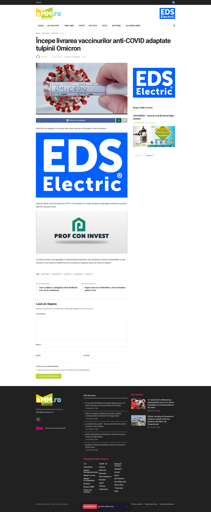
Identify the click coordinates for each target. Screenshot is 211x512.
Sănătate (55, 33)
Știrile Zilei (118, 485)
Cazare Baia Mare (151, 504)
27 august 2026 (92, 419)
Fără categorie (105, 477)
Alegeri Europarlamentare (91, 471)
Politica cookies (136, 504)
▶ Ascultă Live (89, 506)
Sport (82, 26)
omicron (89, 274)
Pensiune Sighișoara (166, 504)
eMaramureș (139, 123)
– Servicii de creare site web (54, 428)
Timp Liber (69, 26)
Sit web (86, 355)
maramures (78, 274)
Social (117, 472)
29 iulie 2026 (151, 123)
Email (39, 355)
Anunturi (87, 484)
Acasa (40, 26)
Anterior (138, 155)
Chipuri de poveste (88, 491)
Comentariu (41, 314)
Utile (104, 26)
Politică (93, 26)
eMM (45, 57)
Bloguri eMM (89, 487)
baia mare (45, 274)
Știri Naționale (120, 482)
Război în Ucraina (118, 465)
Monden (102, 480)
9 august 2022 (57, 57)
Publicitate (103, 489)
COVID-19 (63, 33)
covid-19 (67, 274)
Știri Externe (119, 478)
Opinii (101, 483)
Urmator (149, 155)
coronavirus (57, 274)
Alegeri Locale (89, 475)
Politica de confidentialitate (48, 366)
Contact (38, 2)
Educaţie (102, 473)
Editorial (116, 26)
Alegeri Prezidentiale (89, 479)
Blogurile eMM (133, 26)
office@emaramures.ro (45, 412)
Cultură (102, 467)
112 (85, 464)
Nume (39, 344)
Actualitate (53, 26)
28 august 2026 (92, 408)
